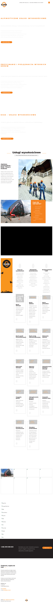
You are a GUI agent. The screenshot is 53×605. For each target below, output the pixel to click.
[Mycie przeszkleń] (46, 299)
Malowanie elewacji (19, 367)
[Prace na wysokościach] (20, 266)
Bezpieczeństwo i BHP (47, 270)
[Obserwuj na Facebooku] (1, 593)
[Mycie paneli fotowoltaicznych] (20, 333)
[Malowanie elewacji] (20, 363)
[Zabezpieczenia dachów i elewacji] (46, 363)
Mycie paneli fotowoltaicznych (21, 336)
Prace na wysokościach (20, 270)
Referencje (36, 2)
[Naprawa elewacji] (33, 363)
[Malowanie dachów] (46, 333)
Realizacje (27, 2)
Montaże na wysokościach (20, 428)
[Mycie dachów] (32, 299)
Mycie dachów (31, 303)
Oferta (23, 2)
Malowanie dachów (45, 336)
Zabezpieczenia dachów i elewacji (46, 368)
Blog (39, 2)
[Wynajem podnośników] (33, 424)
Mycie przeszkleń (45, 303)
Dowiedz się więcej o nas (7, 138)
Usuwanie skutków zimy (46, 397)
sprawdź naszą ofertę (6, 92)
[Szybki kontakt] (49, 2)
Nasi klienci (32, 2)
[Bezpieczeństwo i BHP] (46, 266)
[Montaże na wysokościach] (20, 424)
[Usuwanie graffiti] (20, 394)
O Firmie (20, 2)
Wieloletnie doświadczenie (33, 270)
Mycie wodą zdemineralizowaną (34, 336)
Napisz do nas (47, 547)
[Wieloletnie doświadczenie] (33, 266)
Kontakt (41, 2)
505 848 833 (4, 588)
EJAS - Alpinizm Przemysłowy (8, 599)
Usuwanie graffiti (18, 397)
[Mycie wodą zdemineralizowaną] (33, 333)
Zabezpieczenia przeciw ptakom (33, 398)
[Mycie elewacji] (20, 300)
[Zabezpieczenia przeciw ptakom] (33, 394)
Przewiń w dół (22, 145)
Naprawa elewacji (31, 367)
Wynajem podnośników (33, 428)
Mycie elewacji (18, 305)
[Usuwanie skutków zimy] (46, 394)
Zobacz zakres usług (6, 42)
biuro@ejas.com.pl (7, 590)
